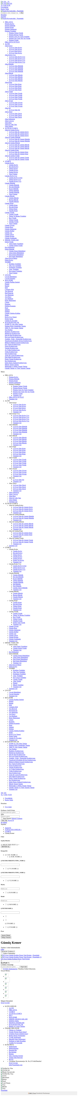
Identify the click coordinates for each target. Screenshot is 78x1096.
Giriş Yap (4, 820)
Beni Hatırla (7, 818)
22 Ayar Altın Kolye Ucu (17, 60)
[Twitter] (7, 981)
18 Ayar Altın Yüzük (15, 95)
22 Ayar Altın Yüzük (15, 97)
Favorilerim (4, 7)
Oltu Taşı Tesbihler (15, 266)
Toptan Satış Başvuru (16, 1057)
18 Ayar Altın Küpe (15, 86)
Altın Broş (8, 123)
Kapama (7, 304)
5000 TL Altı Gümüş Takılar (14, 328)
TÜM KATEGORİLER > (13, 829)
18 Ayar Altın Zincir (15, 117)
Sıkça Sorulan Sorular (16, 1056)
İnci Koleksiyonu (10, 361)
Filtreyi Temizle (6, 937)
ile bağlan (4, 822)
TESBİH (8, 262)
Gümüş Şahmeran (10, 229)
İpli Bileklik (17, 584)
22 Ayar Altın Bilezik (16, 79)
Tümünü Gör (17, 395)
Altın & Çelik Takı (11, 124)
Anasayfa (8, 828)
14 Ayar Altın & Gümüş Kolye (19, 132)
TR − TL (6, 2)
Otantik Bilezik (14, 201)
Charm (7, 302)
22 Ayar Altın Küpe (15, 88)
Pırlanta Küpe (9, 27)
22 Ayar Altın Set (14, 110)
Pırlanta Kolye (9, 24)
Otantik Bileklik (14, 192)
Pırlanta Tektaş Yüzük (16, 33)
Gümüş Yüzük (9, 212)
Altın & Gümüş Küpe (12, 150)
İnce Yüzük (12, 218)
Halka (7, 315)
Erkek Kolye (9, 260)
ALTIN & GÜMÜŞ (11, 128)
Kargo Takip (5, 9)
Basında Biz (13, 1050)
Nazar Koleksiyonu (11, 346)
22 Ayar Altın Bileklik (16, 69)
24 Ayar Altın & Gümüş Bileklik (19, 141)
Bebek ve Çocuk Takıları (17, 1026)
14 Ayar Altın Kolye (15, 47)
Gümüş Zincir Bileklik (20, 588)
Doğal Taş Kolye (18, 560)
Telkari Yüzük (13, 220)
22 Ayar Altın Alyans (15, 106)
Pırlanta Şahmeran (11, 29)
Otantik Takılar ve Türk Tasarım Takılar (17, 368)
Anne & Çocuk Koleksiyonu (14, 355)
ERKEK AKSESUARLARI (18, 1019)
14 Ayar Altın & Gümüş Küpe (18, 154)
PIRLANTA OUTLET (12, 42)
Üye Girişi (8, 807)
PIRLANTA (9, 22)
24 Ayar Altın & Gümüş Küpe (18, 152)
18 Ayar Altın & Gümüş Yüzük (19, 157)
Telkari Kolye (13, 168)
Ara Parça (8, 297)
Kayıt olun (24, 967)
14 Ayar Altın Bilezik (16, 75)
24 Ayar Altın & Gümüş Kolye (19, 135)
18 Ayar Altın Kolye (15, 49)
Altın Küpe (8, 82)
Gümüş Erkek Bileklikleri (17, 251)
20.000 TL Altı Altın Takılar (14, 324)
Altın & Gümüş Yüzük (12, 156)
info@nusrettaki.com (15, 1065)
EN (10, 3)
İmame (7, 286)
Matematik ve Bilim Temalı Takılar (16, 366)
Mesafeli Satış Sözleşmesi (17, 1039)
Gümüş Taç (8, 233)
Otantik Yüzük (13, 222)
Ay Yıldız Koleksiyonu (12, 350)
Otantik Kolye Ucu (15, 181)
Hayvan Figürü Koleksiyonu (14, 337)
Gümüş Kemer (9, 236)
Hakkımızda (13, 1046)
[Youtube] (6, 993)
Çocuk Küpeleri (10, 278)
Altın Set (8, 108)
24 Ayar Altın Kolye (15, 53)
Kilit (6, 288)
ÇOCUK (8, 275)
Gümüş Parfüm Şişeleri (12, 282)
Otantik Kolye (13, 170)
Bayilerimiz (12, 1052)
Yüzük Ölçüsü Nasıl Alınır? (18, 1032)
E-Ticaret (34, 1093)
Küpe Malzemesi (10, 300)
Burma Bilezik (13, 200)
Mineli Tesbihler (18, 685)
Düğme (7, 311)
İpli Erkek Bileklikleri (16, 256)
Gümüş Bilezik (10, 196)
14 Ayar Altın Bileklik (16, 66)
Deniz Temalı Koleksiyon (13, 359)
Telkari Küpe (13, 209)
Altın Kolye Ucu (10, 55)
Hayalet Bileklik (14, 187)
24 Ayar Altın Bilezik (16, 80)
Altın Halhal (9, 126)
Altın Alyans (9, 101)
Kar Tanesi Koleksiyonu (13, 344)
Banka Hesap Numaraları (17, 1035)
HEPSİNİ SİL (5, 846)
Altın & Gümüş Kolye (12, 130)
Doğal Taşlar (9, 319)
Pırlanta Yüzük (13, 40)
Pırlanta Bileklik (10, 25)
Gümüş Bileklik (10, 183)
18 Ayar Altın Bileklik (16, 68)
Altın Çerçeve (9, 121)
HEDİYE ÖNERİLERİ (16, 1023)
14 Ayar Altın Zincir (15, 113)
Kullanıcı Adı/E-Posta (8, 810)
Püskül (7, 284)
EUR (8, 5)
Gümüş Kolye (9, 163)
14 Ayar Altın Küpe (15, 84)
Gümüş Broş (9, 227)
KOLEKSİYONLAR (12, 322)
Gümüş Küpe (9, 203)
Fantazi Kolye (13, 172)
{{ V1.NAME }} (13, 868)
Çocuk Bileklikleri (11, 277)
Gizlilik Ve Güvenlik (15, 1043)
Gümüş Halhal (9, 231)
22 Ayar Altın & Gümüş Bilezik (19, 146)
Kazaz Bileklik (13, 189)
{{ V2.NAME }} (13, 880)
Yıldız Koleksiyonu (11, 352)
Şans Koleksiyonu (11, 354)
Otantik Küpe (13, 211)
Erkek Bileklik (9, 249)
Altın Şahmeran (10, 119)
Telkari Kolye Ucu (15, 179)
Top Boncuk (9, 291)
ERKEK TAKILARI (12, 240)
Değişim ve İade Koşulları (17, 1041)
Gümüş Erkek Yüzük (16, 245)
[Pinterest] (6, 989)
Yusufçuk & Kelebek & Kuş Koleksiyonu (18, 341)
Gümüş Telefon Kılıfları (12, 313)
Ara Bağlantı (9, 299)
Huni (6, 308)
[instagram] (6, 985)
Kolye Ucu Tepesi (11, 317)
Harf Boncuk (9, 293)
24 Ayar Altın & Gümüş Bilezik (19, 148)
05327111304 (5, 1003)
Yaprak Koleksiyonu (11, 348)
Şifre (2, 814)
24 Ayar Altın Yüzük (15, 99)
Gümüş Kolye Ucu (11, 176)
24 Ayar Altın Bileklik (16, 71)
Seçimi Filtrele (6, 935)
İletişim (11, 1054)
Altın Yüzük (9, 91)
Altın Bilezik (9, 73)
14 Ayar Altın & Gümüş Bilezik (19, 145)
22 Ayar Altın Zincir (15, 115)
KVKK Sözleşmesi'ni (10, 969)
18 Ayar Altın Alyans (15, 104)
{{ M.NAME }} (12, 904)
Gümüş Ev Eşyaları (11, 321)
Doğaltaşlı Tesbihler (15, 267)
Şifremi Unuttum (16, 818)
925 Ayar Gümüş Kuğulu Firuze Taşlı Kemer (15, 959)
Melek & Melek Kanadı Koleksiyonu (17, 343)
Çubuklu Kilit (9, 289)
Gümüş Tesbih (17, 679)
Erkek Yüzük (9, 242)
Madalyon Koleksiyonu (12, 333)
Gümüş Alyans (9, 225)
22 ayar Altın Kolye (15, 51)
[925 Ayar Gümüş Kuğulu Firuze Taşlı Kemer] (21, 956)
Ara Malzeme (9, 295)
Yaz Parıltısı (8, 330)
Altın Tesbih (17, 681)
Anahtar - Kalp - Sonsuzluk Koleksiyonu (18, 339)
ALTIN (7, 44)
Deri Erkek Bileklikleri (16, 255)
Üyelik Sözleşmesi (15, 1037)
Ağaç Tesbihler (14, 269)
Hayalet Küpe (13, 207)
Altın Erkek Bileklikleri (16, 253)
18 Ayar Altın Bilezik (16, 77)
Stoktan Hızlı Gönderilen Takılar (15, 326)
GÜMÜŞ (8, 161)
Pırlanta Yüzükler (10, 31)
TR (4, 3)
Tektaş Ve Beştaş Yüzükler (17, 216)
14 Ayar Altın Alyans (15, 102)
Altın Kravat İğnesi (11, 258)
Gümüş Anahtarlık (11, 238)
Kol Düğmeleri (10, 247)
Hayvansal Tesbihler (15, 271)
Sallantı (7, 310)
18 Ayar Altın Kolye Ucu (17, 58)
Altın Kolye (8, 46)
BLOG (11, 1059)
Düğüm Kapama (10, 306)
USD (5, 5)
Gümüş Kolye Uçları (15, 178)
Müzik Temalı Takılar (12, 365)
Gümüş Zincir (9, 234)
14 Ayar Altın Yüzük (15, 93)
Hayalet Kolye (13, 167)
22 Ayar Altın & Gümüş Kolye (19, 134)
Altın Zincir (8, 112)
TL (2, 5)
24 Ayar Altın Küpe (15, 90)
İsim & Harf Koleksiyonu (13, 335)
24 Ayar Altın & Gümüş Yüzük (19, 159)
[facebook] (6, 976)
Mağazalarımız (13, 1048)
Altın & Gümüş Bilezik (12, 143)
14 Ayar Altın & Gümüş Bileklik (19, 139)
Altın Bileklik (9, 64)
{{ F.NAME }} (12, 927)
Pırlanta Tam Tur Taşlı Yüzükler (19, 36)
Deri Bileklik (17, 586)
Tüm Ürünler (13, 174)
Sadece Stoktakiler (9, 953)
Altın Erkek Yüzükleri (16, 244)
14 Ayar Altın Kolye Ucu (17, 57)
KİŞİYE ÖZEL (14, 1021)
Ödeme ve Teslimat (15, 1030)
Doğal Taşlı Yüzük (19, 622)
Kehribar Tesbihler (15, 264)
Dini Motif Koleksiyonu (12, 357)
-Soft (30, 1093)
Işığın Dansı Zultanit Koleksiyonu (16, 363)
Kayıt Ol (11, 820)
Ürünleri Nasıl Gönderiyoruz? (18, 1034)
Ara (22, 13)
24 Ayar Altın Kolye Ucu (17, 62)
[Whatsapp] (6, 997)
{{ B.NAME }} (12, 892)
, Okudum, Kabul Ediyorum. (19, 969)
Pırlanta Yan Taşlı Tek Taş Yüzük (19, 38)
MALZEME (9, 280)
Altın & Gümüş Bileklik (12, 137)
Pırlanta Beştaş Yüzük (16, 35)
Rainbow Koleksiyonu (12, 332)
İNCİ (10, 1015)
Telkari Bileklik (14, 190)
